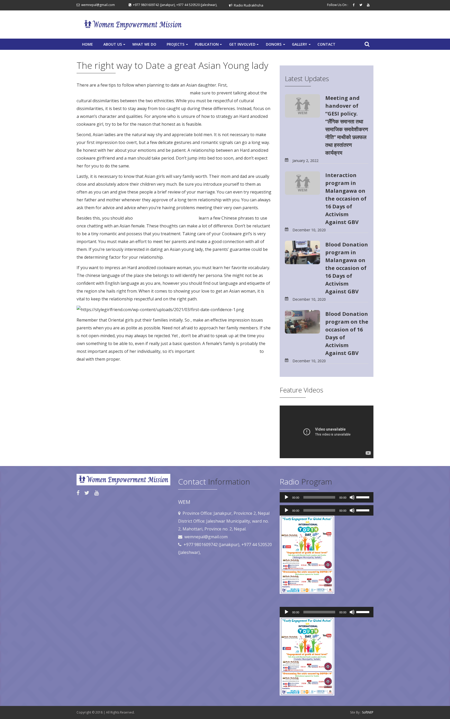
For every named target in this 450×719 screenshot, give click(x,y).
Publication (209, 46)
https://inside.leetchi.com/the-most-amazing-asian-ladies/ (133, 93)
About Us (114, 46)
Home (87, 44)
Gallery (302, 46)
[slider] (363, 497)
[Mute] (352, 497)
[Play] (286, 497)
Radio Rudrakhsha (247, 5)
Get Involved (244, 46)
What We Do (144, 44)
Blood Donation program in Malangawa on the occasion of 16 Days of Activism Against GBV (346, 268)
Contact (326, 44)
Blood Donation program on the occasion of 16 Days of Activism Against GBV (346, 333)
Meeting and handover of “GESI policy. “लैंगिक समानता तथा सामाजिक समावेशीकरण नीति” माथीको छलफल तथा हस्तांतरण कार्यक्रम (346, 125)
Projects (178, 46)
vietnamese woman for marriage (166, 218)
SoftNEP (367, 712)
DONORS (276, 46)
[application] (326, 497)
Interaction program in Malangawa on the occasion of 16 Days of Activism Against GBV (345, 199)
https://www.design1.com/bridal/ (227, 351)
